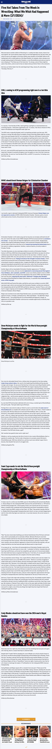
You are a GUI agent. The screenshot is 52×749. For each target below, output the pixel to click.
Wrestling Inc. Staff (7, 18)
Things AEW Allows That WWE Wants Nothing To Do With (19, 740)
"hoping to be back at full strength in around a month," (30, 258)
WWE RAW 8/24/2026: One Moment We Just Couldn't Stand (7, 740)
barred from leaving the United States (36, 244)
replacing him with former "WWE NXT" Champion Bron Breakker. (29, 276)
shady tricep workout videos (9, 383)
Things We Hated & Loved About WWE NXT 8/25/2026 (32, 740)
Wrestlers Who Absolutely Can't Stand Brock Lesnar (45, 740)
